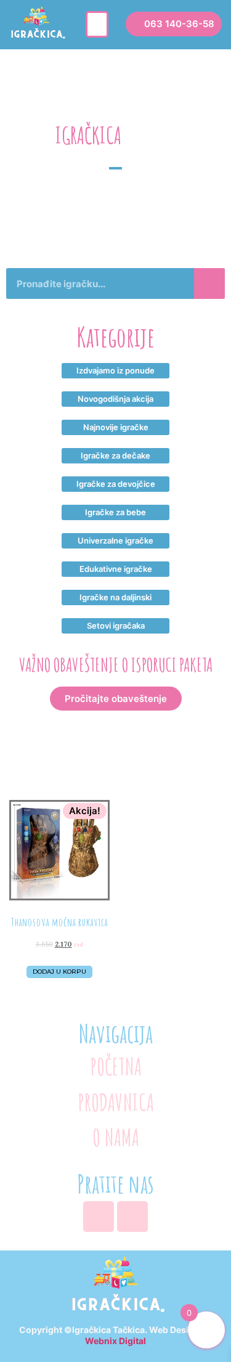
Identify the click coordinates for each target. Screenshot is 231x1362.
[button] (97, 24)
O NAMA (115, 1137)
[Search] (209, 283)
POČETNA (116, 1066)
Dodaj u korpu (59, 972)
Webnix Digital (115, 1340)
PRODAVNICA (116, 1102)
